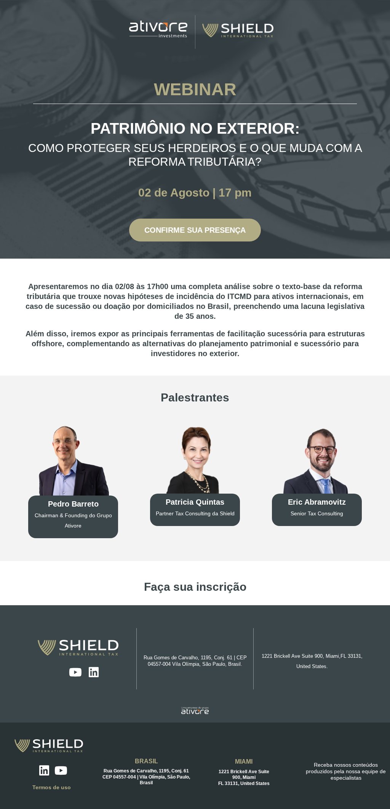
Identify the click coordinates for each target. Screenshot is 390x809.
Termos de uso (51, 787)
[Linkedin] (94, 672)
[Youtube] (75, 672)
